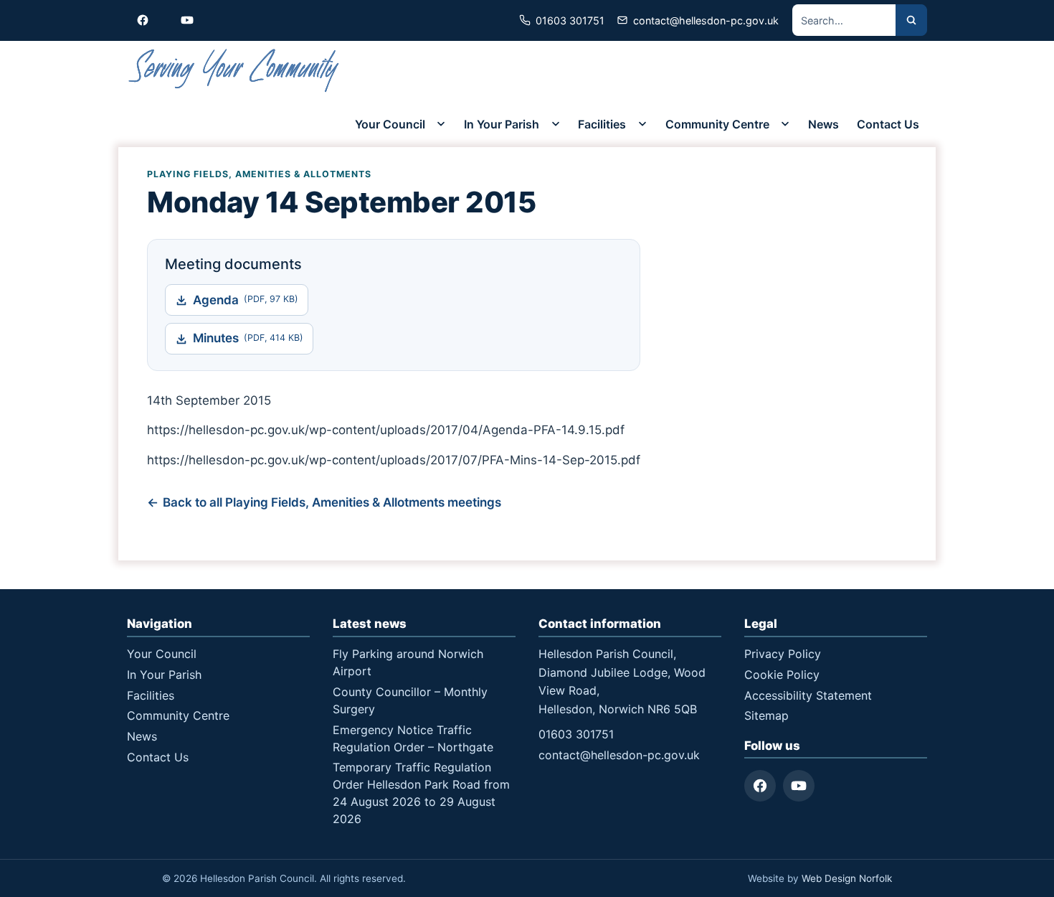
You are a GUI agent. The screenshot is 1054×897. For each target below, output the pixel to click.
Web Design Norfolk (847, 878)
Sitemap (766, 715)
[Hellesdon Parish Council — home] (234, 70)
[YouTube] (799, 786)
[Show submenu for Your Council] (441, 124)
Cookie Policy (782, 674)
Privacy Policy (782, 654)
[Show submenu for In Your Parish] (556, 124)
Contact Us (888, 124)
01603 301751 (576, 734)
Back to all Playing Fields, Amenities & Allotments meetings (332, 502)
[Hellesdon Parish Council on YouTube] (187, 20)
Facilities (602, 124)
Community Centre (717, 124)
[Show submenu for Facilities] (642, 124)
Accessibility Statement (808, 695)
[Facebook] (760, 786)
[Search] (911, 20)
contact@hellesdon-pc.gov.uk (619, 755)
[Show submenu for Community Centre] (785, 124)
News (823, 124)
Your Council (390, 124)
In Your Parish (501, 124)
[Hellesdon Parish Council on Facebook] (142, 20)
